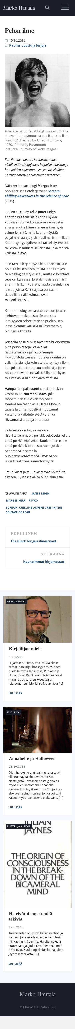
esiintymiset (16, 601)
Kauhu (14, 45)
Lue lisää (15, 693)
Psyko (33, 500)
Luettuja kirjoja (34, 45)
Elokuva (13, 712)
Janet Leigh (40, 493)
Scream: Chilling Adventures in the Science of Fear (34, 510)
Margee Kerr (15, 500)
